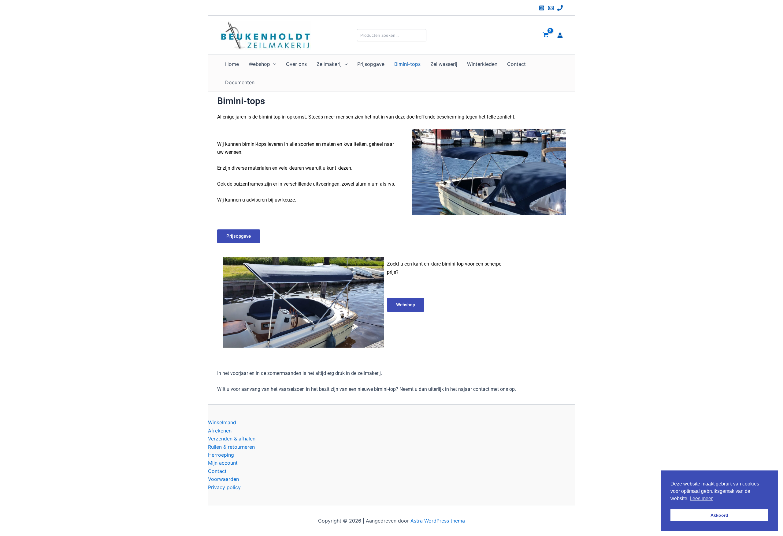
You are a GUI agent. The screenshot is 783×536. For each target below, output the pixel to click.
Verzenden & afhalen (231, 439)
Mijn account (223, 463)
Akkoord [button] (719, 515)
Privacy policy (224, 487)
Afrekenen (220, 431)
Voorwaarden (223, 479)
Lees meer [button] (701, 498)
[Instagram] (541, 8)
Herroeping (221, 455)
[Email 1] (551, 8)
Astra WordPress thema (437, 521)
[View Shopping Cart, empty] (545, 35)
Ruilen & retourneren (231, 447)
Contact (217, 471)
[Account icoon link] (560, 35)
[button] (273, 64)
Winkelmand (222, 422)
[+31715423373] (560, 8)
